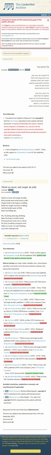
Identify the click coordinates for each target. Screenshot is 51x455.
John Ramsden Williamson (16, 376)
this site (15, 445)
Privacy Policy (11, 443)
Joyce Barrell (11, 282)
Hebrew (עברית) (14, 397)
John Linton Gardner (14, 308)
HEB (17, 192)
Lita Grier (10, 320)
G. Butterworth (12, 238)
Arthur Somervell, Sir (14, 365)
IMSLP (12, 373)
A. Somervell (24, 238)
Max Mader (14, 121)
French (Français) (14, 391)
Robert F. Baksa (12, 273)
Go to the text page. (13, 159)
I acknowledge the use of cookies (25, 451)
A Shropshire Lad (11, 255)
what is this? (24, 236)
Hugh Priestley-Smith (14, 347)
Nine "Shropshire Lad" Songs (13, 305)
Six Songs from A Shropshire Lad (18, 293)
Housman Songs (35, 276)
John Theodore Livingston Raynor (18, 356)
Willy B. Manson (12, 338)
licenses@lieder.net (7, 35)
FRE (13, 192)
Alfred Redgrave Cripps (15, 299)
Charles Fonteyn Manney (16, 329)
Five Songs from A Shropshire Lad (24, 323)
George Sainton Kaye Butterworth (19, 288)
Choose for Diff (7, 181)
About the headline (9, 244)
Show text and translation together (16, 53)
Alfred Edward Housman (15, 252)
